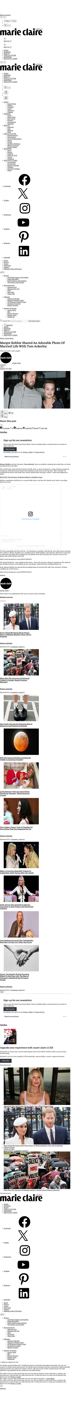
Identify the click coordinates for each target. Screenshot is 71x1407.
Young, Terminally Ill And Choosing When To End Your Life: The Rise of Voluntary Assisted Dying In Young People (14, 977)
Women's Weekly (13, 299)
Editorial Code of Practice (13, 269)
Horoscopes (11, 137)
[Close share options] (1, 425)
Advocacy (10, 110)
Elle (8, 312)
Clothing (10, 167)
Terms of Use (39, 452)
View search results (34, 321)
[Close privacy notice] (1, 1387)
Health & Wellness (13, 144)
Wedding (10, 124)
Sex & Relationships (14, 139)
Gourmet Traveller (14, 304)
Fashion (10, 154)
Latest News (11, 104)
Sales (9, 150)
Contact (6, 267)
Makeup (10, 130)
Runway (10, 120)
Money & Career (13, 145)
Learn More (50, 1378)
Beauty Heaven (12, 313)
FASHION (7, 52)
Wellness (10, 159)
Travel (9, 142)
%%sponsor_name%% (17, 647)
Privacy (6, 262)
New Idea (10, 292)
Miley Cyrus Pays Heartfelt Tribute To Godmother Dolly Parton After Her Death (17, 872)
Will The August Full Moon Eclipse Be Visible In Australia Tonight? (15, 759)
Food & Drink (12, 147)
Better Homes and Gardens (17, 281)
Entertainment (12, 135)
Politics (10, 105)
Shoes (9, 170)
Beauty (7, 54)
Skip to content (5, 15)
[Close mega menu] (4, 17)
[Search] (5, 25)
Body (9, 132)
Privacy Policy (28, 452)
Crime (9, 109)
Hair (9, 129)
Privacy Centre (16, 1377)
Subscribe (7, 266)
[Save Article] (6, 92)
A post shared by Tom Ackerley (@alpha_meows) (30, 546)
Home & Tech (12, 155)
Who (9, 291)
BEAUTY (7, 125)
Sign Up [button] (7, 41)
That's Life (11, 294)
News (9, 115)
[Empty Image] (9, 1147)
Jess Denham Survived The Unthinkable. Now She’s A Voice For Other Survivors (16, 941)
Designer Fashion (13, 169)
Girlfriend (10, 317)
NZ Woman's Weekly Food (16, 302)
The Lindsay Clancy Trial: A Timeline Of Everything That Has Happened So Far (16, 828)
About (6, 261)
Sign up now (10, 449)
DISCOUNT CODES (10, 59)
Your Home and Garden (15, 282)
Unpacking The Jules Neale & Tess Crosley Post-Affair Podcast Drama (28, 1106)
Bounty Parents (12, 305)
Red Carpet (11, 119)
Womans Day (12, 287)
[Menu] (1, 17)
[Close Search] (9, 25)
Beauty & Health (13, 165)
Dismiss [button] (3, 1388)
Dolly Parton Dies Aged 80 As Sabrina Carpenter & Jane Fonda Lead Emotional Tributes (16, 907)
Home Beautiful (13, 279)
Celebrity (10, 107)
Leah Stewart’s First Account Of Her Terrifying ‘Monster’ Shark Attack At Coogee (15, 793)
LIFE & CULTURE (10, 55)
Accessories (11, 122)
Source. (2, 575)
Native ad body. (6, 643)
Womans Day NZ (13, 289)
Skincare (10, 127)
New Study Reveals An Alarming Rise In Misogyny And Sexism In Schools (16, 725)
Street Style (11, 117)
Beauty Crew (11, 315)
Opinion (10, 112)
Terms (6, 264)
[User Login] (6, 98)
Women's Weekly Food (15, 300)
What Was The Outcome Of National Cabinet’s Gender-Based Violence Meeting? (14, 680)
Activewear (11, 164)
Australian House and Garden (17, 277)
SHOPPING (8, 57)
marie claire (11, 310)
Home (9, 140)
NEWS (6, 50)
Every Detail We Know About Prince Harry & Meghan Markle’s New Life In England (15, 634)
